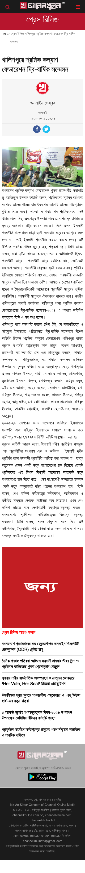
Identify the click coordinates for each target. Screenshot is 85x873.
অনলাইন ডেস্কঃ (42, 103)
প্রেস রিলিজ (42, 20)
